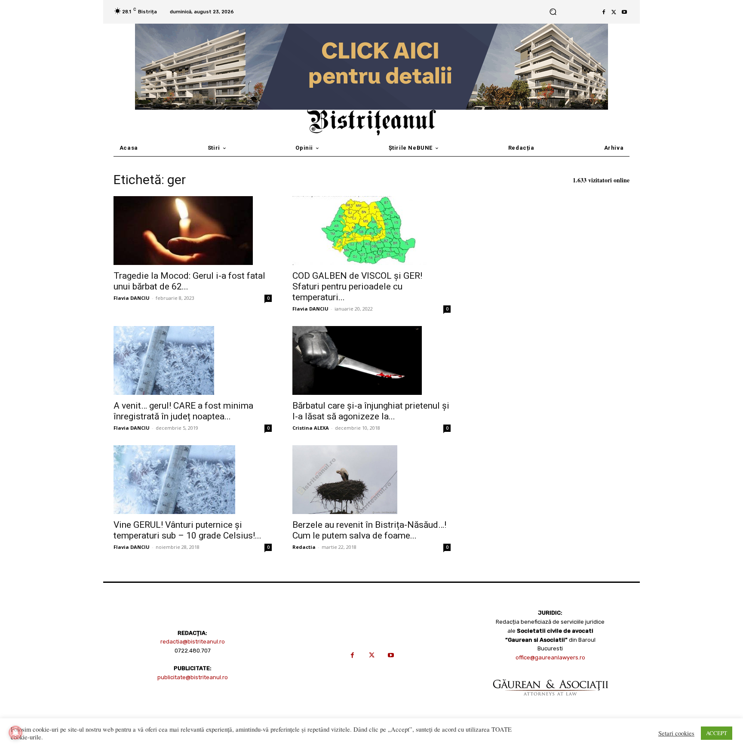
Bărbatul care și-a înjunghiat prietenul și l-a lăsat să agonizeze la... (370, 411)
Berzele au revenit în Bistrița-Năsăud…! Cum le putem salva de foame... (369, 530)
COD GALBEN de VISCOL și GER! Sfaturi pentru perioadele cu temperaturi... (357, 286)
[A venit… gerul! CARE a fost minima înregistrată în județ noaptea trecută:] (193, 360)
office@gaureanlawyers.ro (550, 657)
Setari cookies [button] (676, 733)
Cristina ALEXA (310, 428)
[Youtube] (624, 12)
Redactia (304, 547)
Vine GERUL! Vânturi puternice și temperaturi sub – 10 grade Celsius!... (187, 530)
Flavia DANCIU (132, 298)
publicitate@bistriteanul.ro (192, 677)
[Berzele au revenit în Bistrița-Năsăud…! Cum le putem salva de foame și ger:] (371, 479)
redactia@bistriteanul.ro (192, 641)
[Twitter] (614, 12)
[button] (553, 12)
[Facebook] (604, 12)
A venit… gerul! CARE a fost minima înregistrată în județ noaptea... (183, 411)
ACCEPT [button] (716, 733)
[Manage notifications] (15, 732)
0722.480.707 (193, 650)
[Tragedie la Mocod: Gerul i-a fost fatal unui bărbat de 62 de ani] (193, 230)
